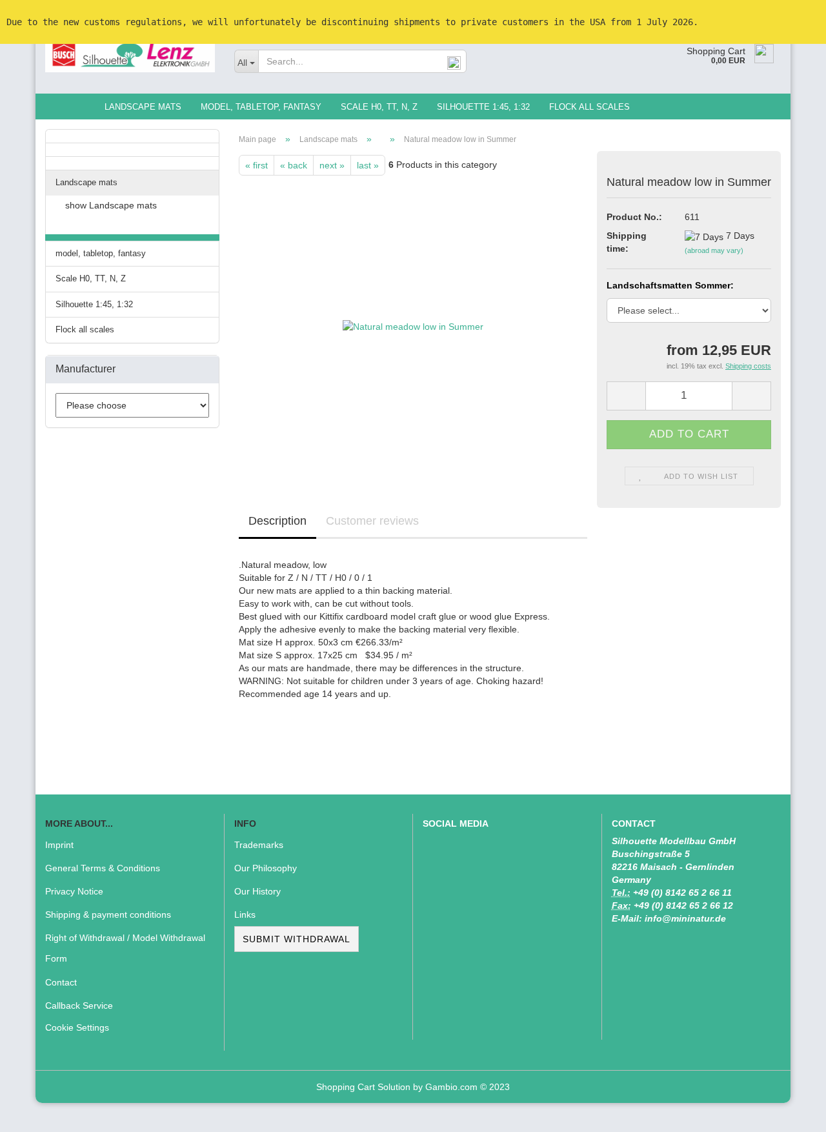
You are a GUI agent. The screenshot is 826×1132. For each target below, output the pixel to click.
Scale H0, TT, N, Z (379, 107)
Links (245, 914)
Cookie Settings (77, 1027)
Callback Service (79, 1005)
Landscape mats (143, 107)
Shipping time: (627, 242)
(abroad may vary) (714, 250)
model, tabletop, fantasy (261, 107)
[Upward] (790, 1112)
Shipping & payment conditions (108, 914)
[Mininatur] (130, 55)
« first (256, 165)
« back (293, 165)
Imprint (59, 845)
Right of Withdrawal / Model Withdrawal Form (125, 948)
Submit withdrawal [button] (296, 939)
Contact (61, 982)
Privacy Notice (74, 891)
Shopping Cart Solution (363, 1087)
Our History (257, 891)
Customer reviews (372, 520)
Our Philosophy (265, 868)
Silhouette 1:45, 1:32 (483, 107)
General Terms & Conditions (102, 868)
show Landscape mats (111, 205)
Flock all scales (589, 107)
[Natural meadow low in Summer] (413, 320)
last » (368, 165)
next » (332, 165)
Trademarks (258, 845)
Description (277, 520)
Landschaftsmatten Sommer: (670, 285)
